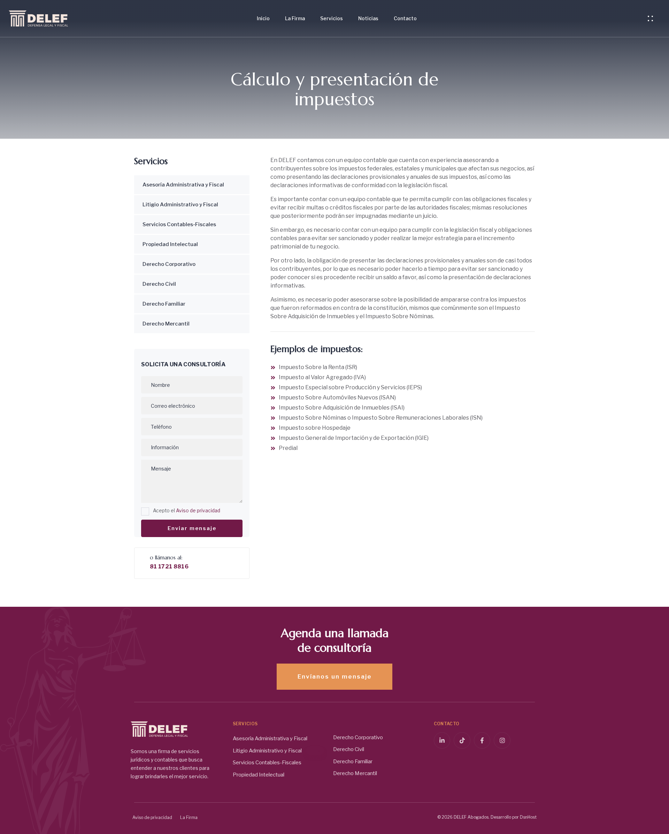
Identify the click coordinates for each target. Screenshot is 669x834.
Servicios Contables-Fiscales (179, 224)
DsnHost (528, 817)
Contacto (405, 18)
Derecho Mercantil (166, 324)
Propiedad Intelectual (170, 244)
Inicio (263, 18)
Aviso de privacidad (198, 510)
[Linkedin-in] (442, 740)
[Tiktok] (462, 740)
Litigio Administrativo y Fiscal (180, 204)
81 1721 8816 (169, 566)
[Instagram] (502, 740)
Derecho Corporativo (169, 264)
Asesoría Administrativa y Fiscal (183, 185)
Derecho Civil (159, 284)
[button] (651, 18)
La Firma (295, 18)
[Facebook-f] (482, 740)
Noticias (368, 18)
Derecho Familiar (164, 304)
